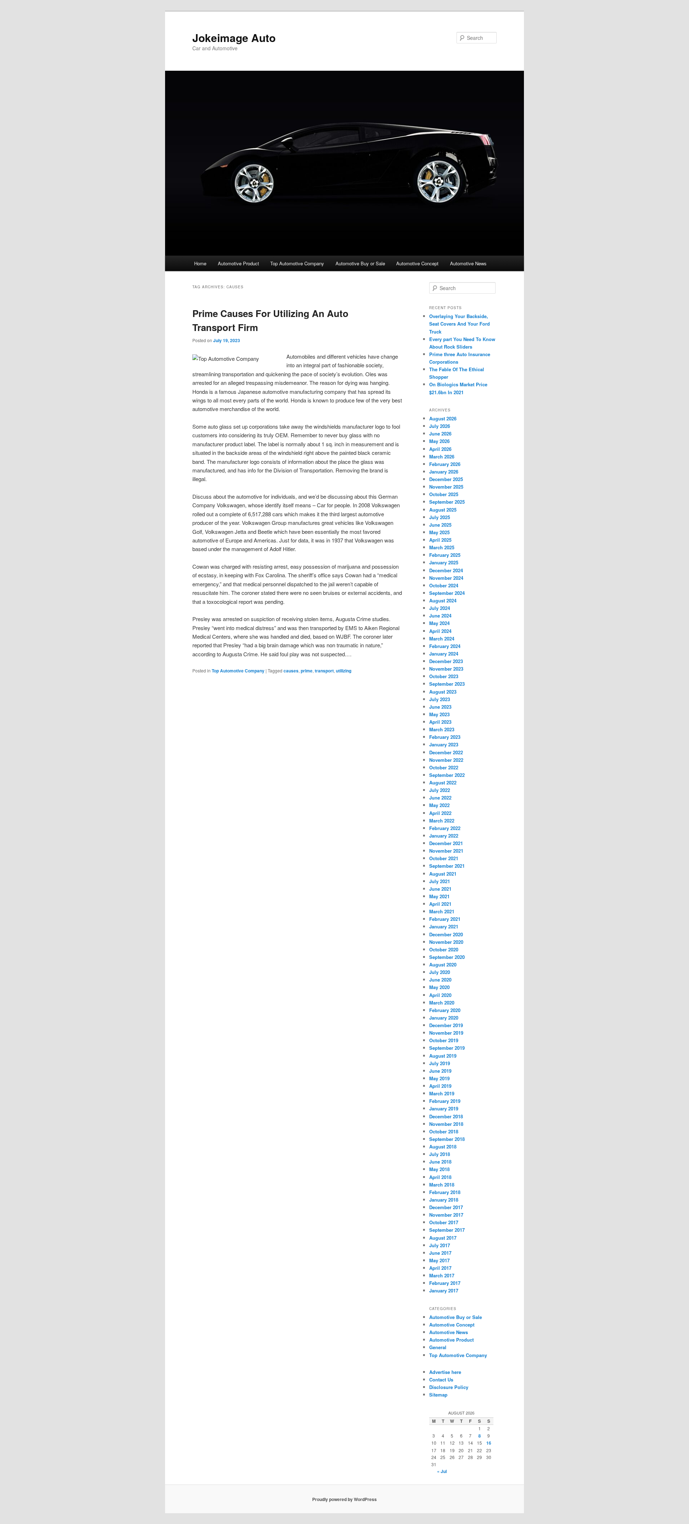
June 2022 (440, 797)
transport (324, 670)
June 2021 (440, 888)
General (437, 1347)
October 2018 (443, 1131)
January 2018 (443, 1199)
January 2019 (443, 1108)
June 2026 (440, 433)
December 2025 (446, 479)
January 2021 (443, 926)
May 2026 (439, 441)
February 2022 (444, 828)
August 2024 (442, 600)
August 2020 (442, 964)
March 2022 (441, 820)
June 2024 (440, 615)
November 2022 (446, 759)
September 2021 (447, 865)
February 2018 (444, 1192)
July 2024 (439, 608)
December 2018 (446, 1116)
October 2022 (443, 767)
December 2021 (446, 843)
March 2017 (441, 1275)
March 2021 (441, 911)
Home (200, 263)
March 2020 (441, 1002)
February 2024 (444, 646)
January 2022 (443, 835)
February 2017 (444, 1283)
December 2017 (446, 1207)
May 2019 (439, 1078)
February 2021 (444, 918)
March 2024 (441, 638)
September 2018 (447, 1139)
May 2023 (439, 714)
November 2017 (446, 1214)
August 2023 (442, 691)
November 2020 (446, 941)
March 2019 (441, 1093)
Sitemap (438, 1394)
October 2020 (443, 949)
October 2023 (443, 676)
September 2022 (447, 775)
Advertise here (445, 1372)
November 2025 (446, 486)
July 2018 (439, 1154)
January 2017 (443, 1290)
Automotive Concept (417, 263)
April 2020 (440, 995)
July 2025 (439, 517)
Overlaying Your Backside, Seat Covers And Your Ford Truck (459, 324)
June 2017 (440, 1252)
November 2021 (446, 850)
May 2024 (439, 623)
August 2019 (442, 1055)
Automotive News (468, 263)
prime (307, 670)
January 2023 (443, 744)
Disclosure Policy (448, 1387)
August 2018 (442, 1146)
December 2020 (446, 934)
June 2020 (440, 979)
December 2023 (446, 661)
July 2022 (439, 790)
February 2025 (444, 554)
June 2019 (440, 1070)
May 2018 (439, 1169)
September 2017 (447, 1229)
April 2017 (440, 1267)
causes (291, 670)
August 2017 (442, 1237)
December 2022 (446, 752)
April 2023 (440, 721)
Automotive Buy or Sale (360, 263)
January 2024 (443, 653)
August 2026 (442, 418)
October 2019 (443, 1040)
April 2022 (440, 813)
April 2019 (440, 1085)
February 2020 (444, 1010)
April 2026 (440, 449)
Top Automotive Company (297, 263)
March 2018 (441, 1184)
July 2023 (439, 699)
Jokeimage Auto (234, 37)
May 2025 (439, 532)
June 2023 (440, 706)
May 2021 (439, 896)
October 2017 (443, 1222)
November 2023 (446, 668)
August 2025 (442, 509)
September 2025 (447, 501)
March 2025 (441, 547)
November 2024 (446, 577)
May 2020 (439, 987)
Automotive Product (238, 263)
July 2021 (439, 881)
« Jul (442, 1471)
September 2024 (447, 592)
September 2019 (447, 1047)
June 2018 (440, 1161)
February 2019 (444, 1100)
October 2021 (443, 858)
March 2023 (441, 729)
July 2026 (439, 426)
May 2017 (439, 1260)
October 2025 (443, 494)
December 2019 (446, 1025)
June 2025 (440, 524)
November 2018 (446, 1123)
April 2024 (440, 631)
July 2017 (439, 1245)
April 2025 (440, 539)
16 (488, 1443)
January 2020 (443, 1017)
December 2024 (446, 570)
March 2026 (441, 456)
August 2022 (442, 782)
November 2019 (446, 1032)
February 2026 (444, 464)
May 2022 (439, 805)
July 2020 (439, 972)
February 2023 (444, 736)
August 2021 (442, 873)
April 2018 (440, 1177)
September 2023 (447, 683)
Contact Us (441, 1379)
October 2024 (443, 585)
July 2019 (439, 1063)
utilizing (343, 670)
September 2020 (447, 957)
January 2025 (443, 562)
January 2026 (443, 471)
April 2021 (440, 903)
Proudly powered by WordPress (344, 1499)
